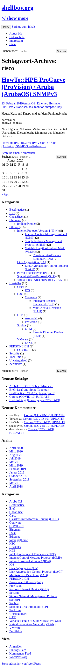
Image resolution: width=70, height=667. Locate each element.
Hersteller (54, 103)
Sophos (21, 325)
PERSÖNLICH (19, 346)
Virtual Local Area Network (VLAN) (40, 279)
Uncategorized (18, 360)
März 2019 (16, 465)
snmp (48, 107)
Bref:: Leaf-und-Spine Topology (29, 389)
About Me (15, 33)
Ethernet (42, 103)
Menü (6, 26)
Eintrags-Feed (17, 650)
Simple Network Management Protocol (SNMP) (43, 242)
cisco (24, 107)
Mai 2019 (15, 462)
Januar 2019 (16, 472)
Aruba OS (29, 103)
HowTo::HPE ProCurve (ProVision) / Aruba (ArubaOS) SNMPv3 (33, 86)
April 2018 (16, 486)
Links (12, 44)
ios (31, 107)
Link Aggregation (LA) (31, 262)
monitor (39, 107)
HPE (5, 107)
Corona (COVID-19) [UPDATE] (29, 396)
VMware (22, 339)
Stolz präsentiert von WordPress (21, 663)
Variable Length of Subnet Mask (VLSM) (35, 620)
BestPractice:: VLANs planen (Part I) (32, 393)
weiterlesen (29, 144)
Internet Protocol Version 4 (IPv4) (38, 230)
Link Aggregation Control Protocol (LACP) (36, 571)
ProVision (15, 107)
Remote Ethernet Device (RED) (29, 589)
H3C (20, 293)
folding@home (26, 223)
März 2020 (16, 451)
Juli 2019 (15, 458)
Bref (12, 213)
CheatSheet (16, 216)
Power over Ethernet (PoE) (33, 272)
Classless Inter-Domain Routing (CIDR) (47, 257)
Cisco (20, 286)
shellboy (57, 107)
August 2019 (17, 455)
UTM (28, 328)
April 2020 (16, 448)
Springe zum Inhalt (23, 26)
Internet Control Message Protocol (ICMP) (35, 557)
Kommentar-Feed (20, 653)
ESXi (28, 343)
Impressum (16, 40)
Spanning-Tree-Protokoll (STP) (36, 276)
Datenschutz (16, 37)
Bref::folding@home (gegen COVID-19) (34, 400)
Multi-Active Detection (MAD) (28, 575)
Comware (31, 297)
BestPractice (16, 209)
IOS (27, 290)
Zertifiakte (15, 364)
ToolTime (15, 357)
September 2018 (19, 479)
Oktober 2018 (17, 476)
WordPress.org (18, 657)
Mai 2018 (15, 483)
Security (14, 353)
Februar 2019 (17, 469)
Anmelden (15, 646)
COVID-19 (24, 350)
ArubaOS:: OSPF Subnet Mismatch (31, 386)
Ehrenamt (15, 220)
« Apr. (5, 194)
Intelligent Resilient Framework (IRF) (44, 302)
